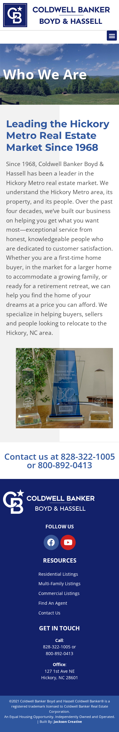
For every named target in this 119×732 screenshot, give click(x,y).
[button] (112, 36)
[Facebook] (51, 542)
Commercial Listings (59, 593)
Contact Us (49, 613)
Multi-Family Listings (59, 583)
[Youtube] (68, 542)
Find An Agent (52, 603)
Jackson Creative (68, 721)
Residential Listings (58, 574)
